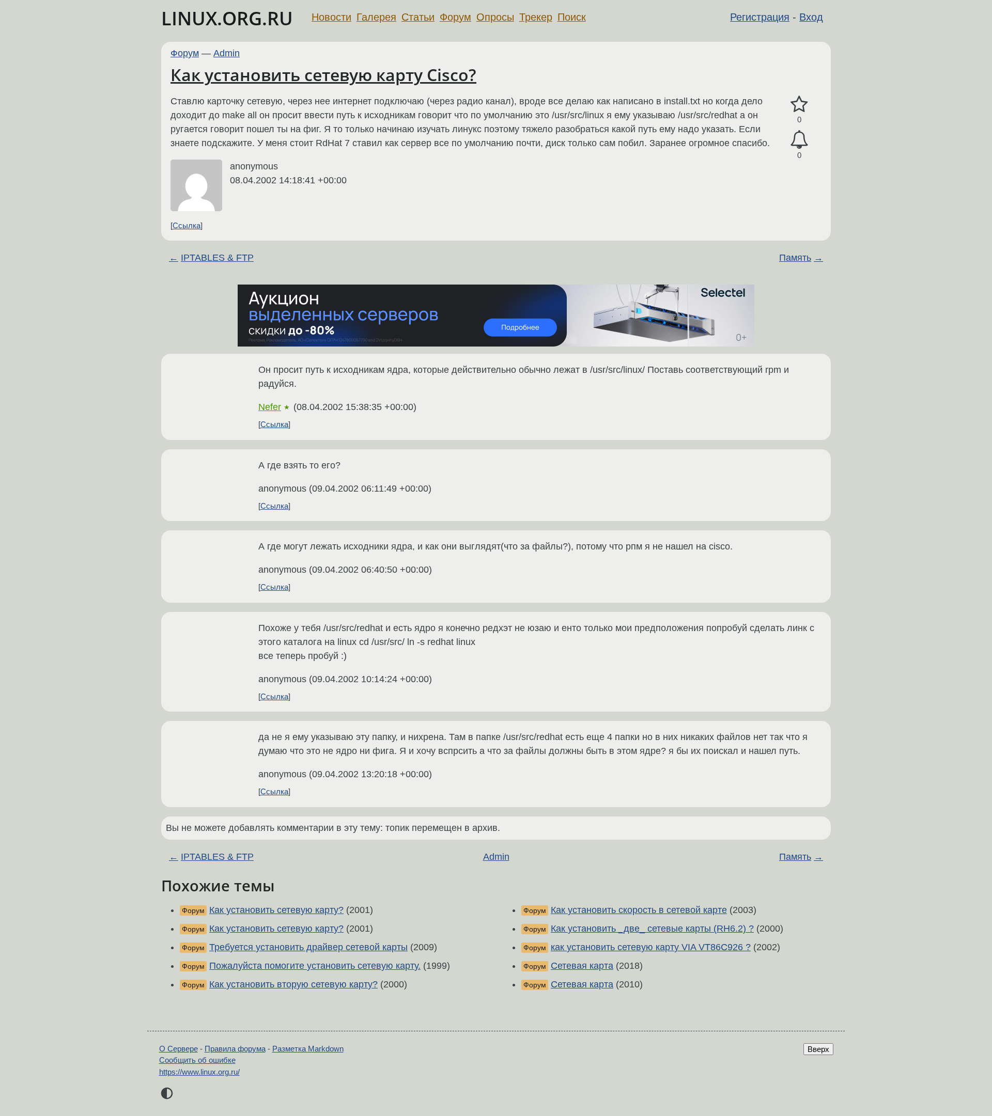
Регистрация (759, 17)
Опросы (495, 17)
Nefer (269, 407)
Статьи (418, 17)
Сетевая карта (582, 966)
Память (795, 258)
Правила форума (235, 1048)
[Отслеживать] (799, 139)
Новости (331, 17)
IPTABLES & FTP (217, 258)
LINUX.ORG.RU (227, 18)
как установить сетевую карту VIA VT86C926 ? (651, 947)
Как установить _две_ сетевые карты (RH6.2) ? (652, 928)
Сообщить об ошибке (197, 1060)
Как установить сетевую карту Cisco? (323, 75)
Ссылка (186, 225)
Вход (811, 17)
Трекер (535, 17)
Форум (455, 17)
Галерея (376, 17)
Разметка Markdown (308, 1048)
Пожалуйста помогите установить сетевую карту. (315, 966)
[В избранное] (799, 104)
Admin (226, 53)
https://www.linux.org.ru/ (199, 1071)
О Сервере (178, 1048)
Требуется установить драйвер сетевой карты (308, 947)
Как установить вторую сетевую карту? (293, 984)
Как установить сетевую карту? (276, 910)
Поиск (571, 17)
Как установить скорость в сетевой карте (639, 910)
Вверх (818, 1049)
